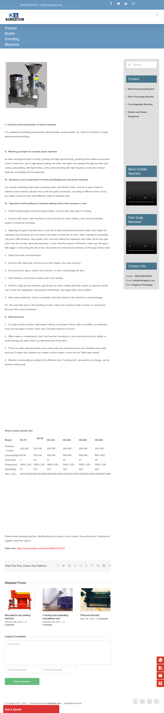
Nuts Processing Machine (141, 96)
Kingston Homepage (142, 284)
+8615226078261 (143, 276)
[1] (160, 660)
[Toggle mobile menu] (157, 14)
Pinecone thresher (89, 615)
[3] (160, 675)
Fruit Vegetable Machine (140, 104)
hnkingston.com (54, 703)
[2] (160, 668)
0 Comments (102, 619)
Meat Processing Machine (141, 89)
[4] (160, 683)
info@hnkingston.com (51, 5)
